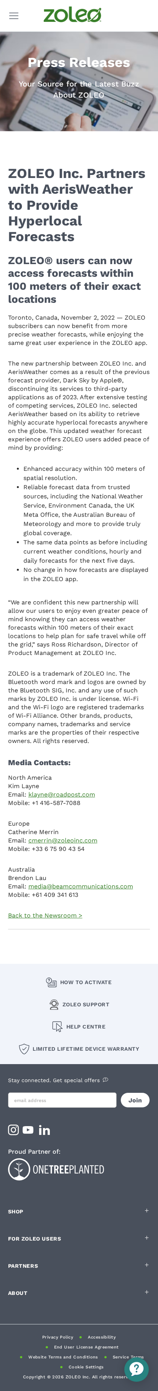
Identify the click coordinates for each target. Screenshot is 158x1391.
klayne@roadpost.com (61, 794)
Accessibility (102, 1337)
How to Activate (86, 982)
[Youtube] (29, 1132)
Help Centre (85, 1027)
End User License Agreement (86, 1347)
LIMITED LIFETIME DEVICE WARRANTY (86, 1049)
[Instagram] (13, 1132)
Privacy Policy (57, 1337)
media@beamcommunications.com (80, 886)
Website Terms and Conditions (63, 1357)
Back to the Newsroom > (45, 915)
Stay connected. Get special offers (54, 1080)
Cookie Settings (86, 1367)
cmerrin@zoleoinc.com (62, 840)
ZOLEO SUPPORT (86, 1004)
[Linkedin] (45, 1132)
